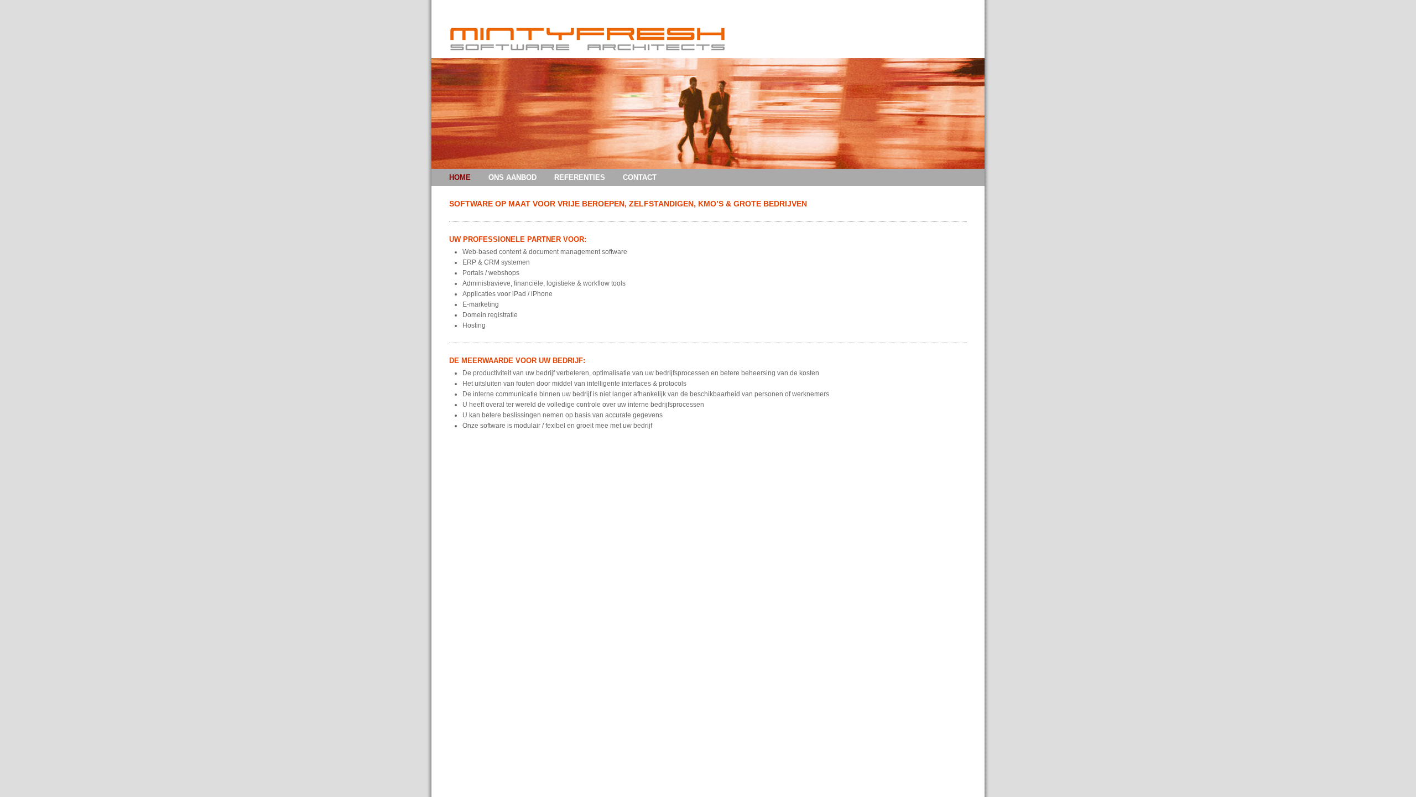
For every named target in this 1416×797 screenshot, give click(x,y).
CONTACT (640, 177)
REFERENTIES (579, 177)
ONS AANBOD (512, 177)
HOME (460, 177)
